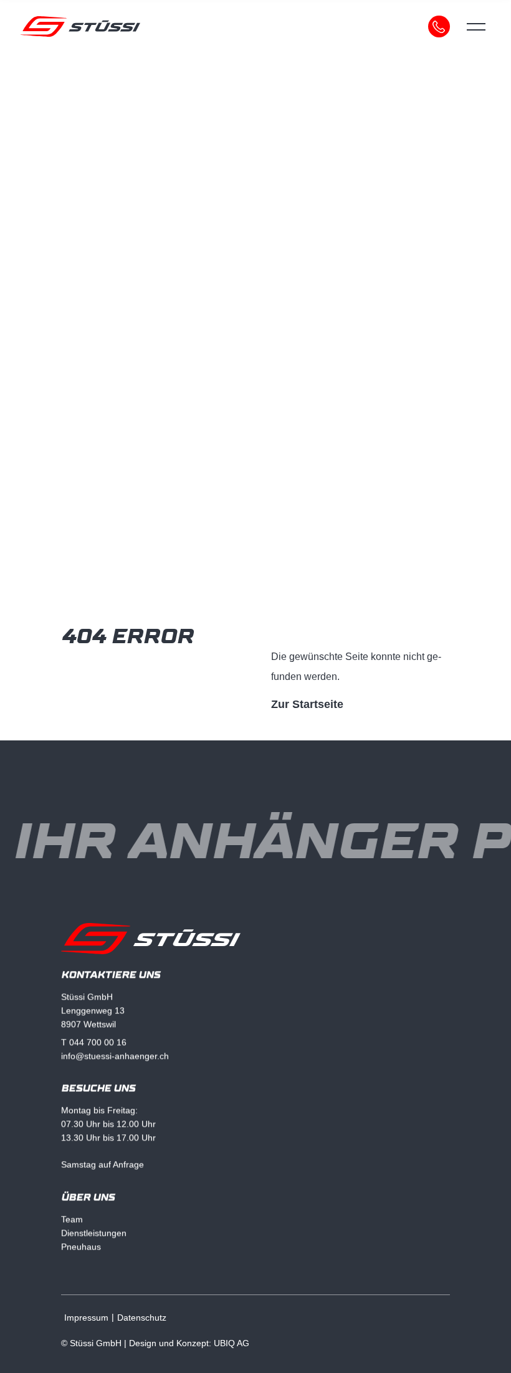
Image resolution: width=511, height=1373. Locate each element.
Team (72, 1220)
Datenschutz (141, 1318)
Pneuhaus (81, 1246)
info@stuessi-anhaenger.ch (115, 1055)
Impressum (86, 1318)
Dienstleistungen (94, 1233)
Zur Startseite (307, 704)
